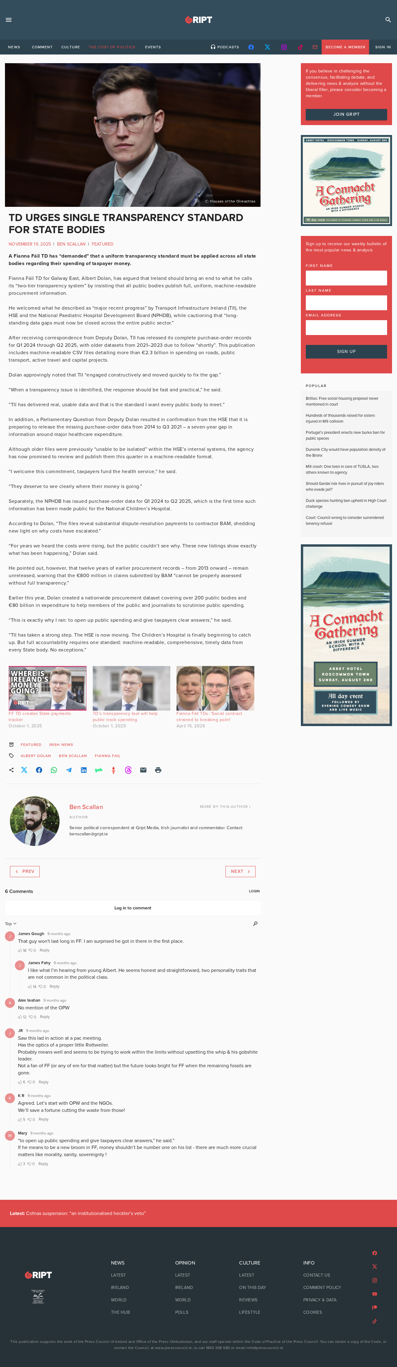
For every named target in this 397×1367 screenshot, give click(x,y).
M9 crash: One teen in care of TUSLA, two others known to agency (342, 469)
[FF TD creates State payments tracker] (48, 688)
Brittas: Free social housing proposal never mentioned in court (342, 401)
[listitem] (134, 1275)
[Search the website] (388, 19)
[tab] (14, 47)
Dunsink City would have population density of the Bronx (346, 452)
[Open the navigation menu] (8, 19)
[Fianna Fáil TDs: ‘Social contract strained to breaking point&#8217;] (215, 688)
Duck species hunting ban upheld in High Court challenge (346, 503)
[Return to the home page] (38, 1275)
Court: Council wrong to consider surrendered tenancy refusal (345, 520)
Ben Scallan (71, 244)
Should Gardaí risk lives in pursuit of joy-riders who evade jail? (345, 486)
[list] (134, 1287)
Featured (103, 244)
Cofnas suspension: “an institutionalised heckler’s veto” (78, 1213)
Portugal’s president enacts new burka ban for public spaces (345, 435)
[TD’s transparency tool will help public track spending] (132, 688)
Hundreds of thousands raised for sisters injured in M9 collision (340, 418)
